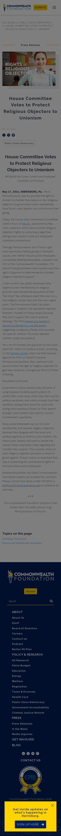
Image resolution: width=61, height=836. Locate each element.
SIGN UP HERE (28, 824)
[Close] (52, 805)
